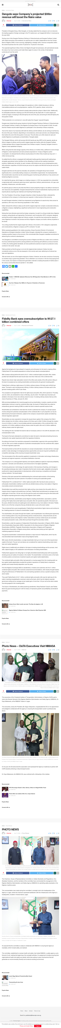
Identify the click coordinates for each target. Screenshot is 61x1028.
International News (10, 10)
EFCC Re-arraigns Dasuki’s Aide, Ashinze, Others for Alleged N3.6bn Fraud (27, 787)
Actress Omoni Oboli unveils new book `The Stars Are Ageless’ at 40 (26, 604)
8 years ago (13, 285)
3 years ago (13, 978)
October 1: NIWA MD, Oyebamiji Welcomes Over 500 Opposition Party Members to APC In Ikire (32, 277)
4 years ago (13, 795)
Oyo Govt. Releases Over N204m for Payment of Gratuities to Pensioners (27, 283)
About (26, 1011)
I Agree (38, 1026)
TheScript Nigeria (17, 1020)
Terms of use (37, 1011)
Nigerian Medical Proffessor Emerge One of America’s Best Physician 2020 (27, 610)
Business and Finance (10, 315)
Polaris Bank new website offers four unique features (22, 793)
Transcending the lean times (16, 982)
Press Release (9, 825)
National (7, 642)
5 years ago (13, 612)
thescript (9, 20)
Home (3, 10)
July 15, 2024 (17, 325)
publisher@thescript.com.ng (33, 1015)
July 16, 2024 (17, 20)
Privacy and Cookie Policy (26, 1026)
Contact (31, 1011)
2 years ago (13, 278)
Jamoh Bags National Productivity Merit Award (20, 976)
